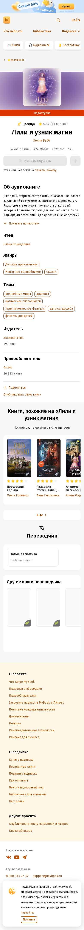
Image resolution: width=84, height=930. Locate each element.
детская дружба (61, 308)
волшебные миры (18, 294)
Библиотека (42, 31)
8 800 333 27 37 (17, 876)
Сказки (51, 272)
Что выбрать (12, 31)
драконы (42, 294)
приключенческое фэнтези (24, 308)
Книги (15, 45)
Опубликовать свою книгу (22, 394)
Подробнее (27, 912)
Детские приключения (21, 264)
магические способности (23, 301)
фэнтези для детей (19, 316)
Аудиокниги (41, 45)
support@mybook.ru (47, 876)
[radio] (8, 481)
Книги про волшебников (23, 272)
